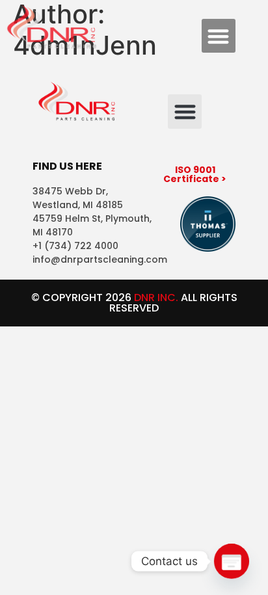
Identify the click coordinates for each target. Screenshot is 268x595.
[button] (219, 36)
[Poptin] (231, 561)
